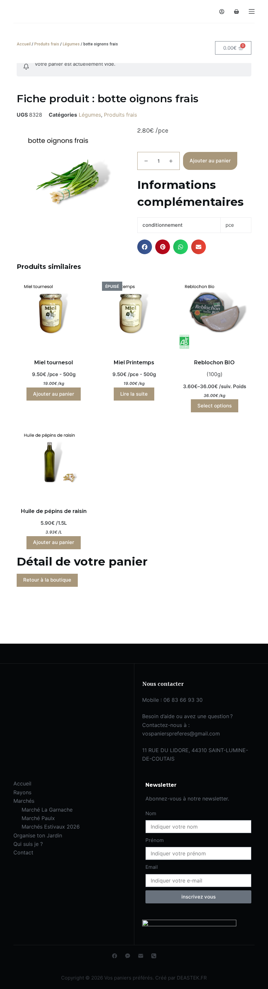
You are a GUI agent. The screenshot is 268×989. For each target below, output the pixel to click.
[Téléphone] (153, 955)
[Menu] (252, 11)
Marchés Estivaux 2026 (51, 826)
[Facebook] (114, 955)
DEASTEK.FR (192, 978)
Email (151, 867)
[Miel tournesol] (54, 314)
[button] (144, 246)
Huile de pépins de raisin (54, 511)
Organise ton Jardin (37, 835)
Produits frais (46, 44)
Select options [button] (214, 406)
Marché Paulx (38, 818)
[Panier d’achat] (236, 11)
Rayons (22, 792)
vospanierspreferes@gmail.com (181, 733)
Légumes (71, 44)
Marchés (23, 801)
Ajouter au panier (210, 160)
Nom (150, 813)
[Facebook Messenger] (127, 955)
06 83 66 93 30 (183, 700)
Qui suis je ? (28, 844)
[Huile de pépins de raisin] (54, 462)
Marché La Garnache (47, 809)
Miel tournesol (53, 362)
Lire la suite (134, 394)
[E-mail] (140, 955)
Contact (23, 852)
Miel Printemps (134, 362)
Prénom (154, 840)
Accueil (24, 44)
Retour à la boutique (47, 580)
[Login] (221, 11)
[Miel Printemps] (134, 314)
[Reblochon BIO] (214, 314)
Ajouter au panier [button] (53, 394)
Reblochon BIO (214, 362)
